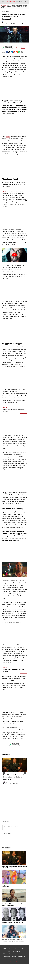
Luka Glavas (8, 22)
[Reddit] (17, 52)
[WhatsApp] (19, 52)
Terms (25, 954)
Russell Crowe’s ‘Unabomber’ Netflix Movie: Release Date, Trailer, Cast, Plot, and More (13, 777)
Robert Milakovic (11, 782)
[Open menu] (3, 2)
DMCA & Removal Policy (14, 951)
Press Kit (13, 949)
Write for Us (7, 949)
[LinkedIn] (12, 52)
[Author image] (2, 22)
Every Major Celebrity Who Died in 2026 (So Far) (13, 922)
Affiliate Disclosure (7, 954)
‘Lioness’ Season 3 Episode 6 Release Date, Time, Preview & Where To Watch (13, 904)
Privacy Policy (18, 954)
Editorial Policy (21, 949)
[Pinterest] (14, 52)
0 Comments (20, 24)
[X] (9, 52)
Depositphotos (21, 956)
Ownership (7, 956)
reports (8, 136)
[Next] (25, 772)
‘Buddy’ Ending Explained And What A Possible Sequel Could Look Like (14, 885)
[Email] (22, 52)
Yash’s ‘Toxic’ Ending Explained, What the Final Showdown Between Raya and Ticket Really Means (13, 940)
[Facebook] (7, 52)
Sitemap (13, 956)
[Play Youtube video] (14, 255)
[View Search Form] (26, 1)
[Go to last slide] (4, 772)
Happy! (4, 191)
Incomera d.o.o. (14, 962)
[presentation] (14, 765)
